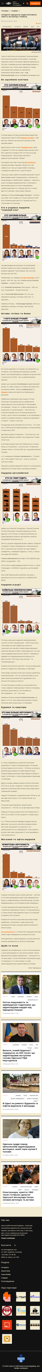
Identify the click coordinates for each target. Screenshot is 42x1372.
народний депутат (7, 26)
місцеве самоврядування (17, 1098)
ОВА (37, 1044)
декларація (18, 26)
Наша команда (8, 1238)
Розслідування (7, 1281)
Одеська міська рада (26, 1186)
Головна (4, 11)
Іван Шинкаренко (8, 932)
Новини (14, 11)
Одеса (32, 26)
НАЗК (38, 26)
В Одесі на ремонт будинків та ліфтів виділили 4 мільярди (20, 1104)
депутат (27, 1189)
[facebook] (23, 3)
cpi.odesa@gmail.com (9, 1249)
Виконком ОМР (34, 1095)
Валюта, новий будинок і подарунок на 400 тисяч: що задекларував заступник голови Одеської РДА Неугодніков (19, 1055)
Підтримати (35, 3)
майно (13, 996)
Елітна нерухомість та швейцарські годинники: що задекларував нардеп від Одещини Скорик (19, 1006)
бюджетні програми (32, 1098)
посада (30, 1047)
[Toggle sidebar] (2, 3)
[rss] (27, 3)
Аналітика (5, 1271)
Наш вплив (6, 1274)
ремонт (36, 1101)
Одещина (25, 26)
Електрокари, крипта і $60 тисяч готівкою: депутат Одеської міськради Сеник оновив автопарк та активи (18, 1196)
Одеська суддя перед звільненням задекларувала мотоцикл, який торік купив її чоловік (20, 1148)
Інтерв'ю (5, 1267)
